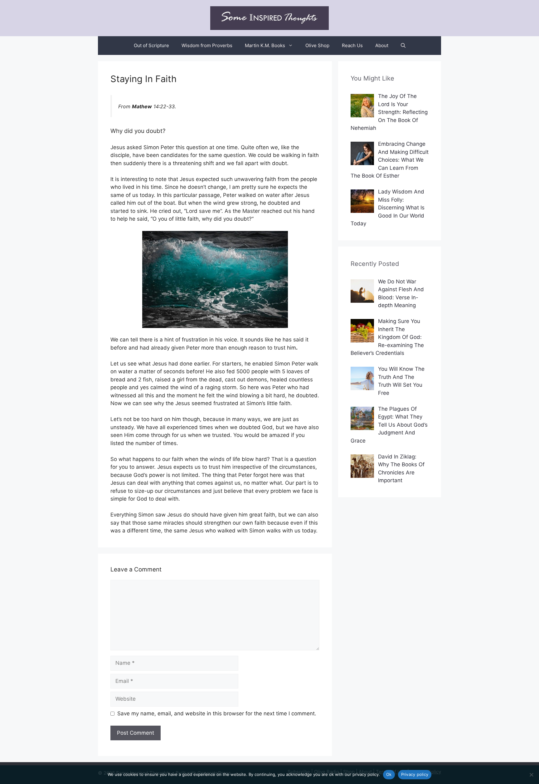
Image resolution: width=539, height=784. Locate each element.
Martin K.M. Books (265, 45)
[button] (403, 45)
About (381, 45)
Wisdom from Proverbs (207, 45)
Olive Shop (317, 45)
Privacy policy (415, 774)
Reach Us (352, 45)
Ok (389, 774)
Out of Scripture (151, 45)
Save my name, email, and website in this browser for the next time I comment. (216, 713)
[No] (531, 775)
